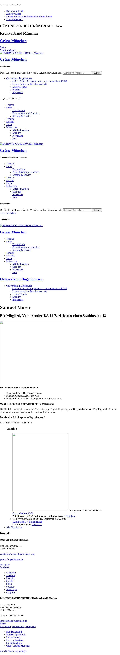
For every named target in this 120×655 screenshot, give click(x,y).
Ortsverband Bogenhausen (19, 78)
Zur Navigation (13, 13)
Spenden (16, 89)
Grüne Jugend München (18, 645)
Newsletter (17, 135)
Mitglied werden (20, 130)
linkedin (10, 578)
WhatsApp (11, 589)
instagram (5, 564)
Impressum (17, 92)
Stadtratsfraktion (14, 643)
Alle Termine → (14, 527)
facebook (4, 567)
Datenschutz (18, 626)
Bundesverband (14, 631)
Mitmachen (11, 127)
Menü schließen (8, 50)
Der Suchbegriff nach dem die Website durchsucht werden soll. (31, 72)
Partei (9, 107)
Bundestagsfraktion (15, 634)
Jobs (14, 138)
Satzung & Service (21, 116)
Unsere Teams (19, 86)
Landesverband (13, 637)
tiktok (9, 584)
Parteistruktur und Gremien (25, 113)
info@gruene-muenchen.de (13, 620)
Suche (9, 124)
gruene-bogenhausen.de (11, 559)
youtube (10, 586)
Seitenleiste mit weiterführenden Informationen (29, 16)
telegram (10, 592)
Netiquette (30, 626)
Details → (71, 516)
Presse (3, 623)
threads (9, 581)
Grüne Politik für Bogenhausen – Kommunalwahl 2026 (39, 81)
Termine (10, 119)
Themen (10, 105)
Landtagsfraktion (14, 640)
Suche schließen (8, 213)
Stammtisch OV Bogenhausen (27, 521)
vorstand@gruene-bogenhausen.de (17, 554)
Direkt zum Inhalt (15, 11)
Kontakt (10, 121)
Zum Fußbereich (14, 19)
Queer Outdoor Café (22, 513)
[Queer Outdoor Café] (40, 510)
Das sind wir (18, 110)
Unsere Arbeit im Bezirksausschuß (29, 84)
